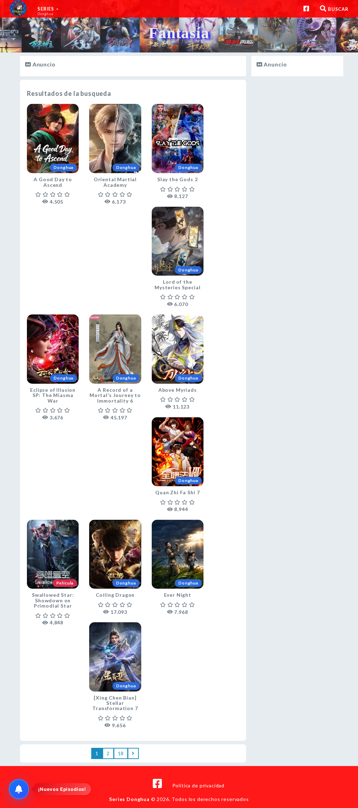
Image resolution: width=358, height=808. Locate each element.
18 (121, 753)
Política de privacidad (198, 785)
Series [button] (46, 11)
